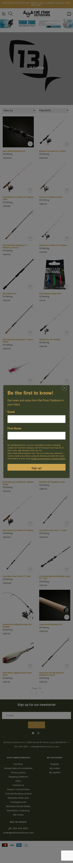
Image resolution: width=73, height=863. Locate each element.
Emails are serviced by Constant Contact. (48, 458)
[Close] (64, 388)
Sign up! (37, 468)
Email (11, 411)
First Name (14, 428)
